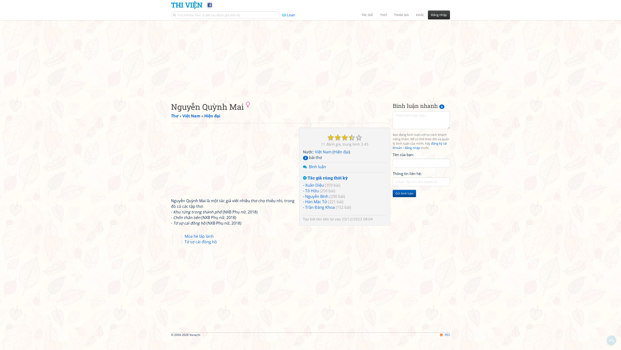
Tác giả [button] (367, 15)
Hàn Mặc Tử (316, 201)
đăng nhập (412, 148)
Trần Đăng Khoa (320, 207)
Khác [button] (420, 15)
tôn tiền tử (325, 219)
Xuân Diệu (314, 185)
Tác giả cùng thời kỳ (327, 178)
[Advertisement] (310, 57)
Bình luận (317, 166)
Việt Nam (323, 152)
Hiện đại (341, 152)
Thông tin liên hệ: (407, 173)
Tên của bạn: (403, 154)
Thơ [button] (383, 15)
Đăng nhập (439, 15)
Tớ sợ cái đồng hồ (201, 242)
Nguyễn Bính (316, 196)
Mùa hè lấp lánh (199, 236)
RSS (447, 335)
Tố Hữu (312, 190)
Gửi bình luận (404, 193)
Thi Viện (186, 4)
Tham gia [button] (401, 15)
